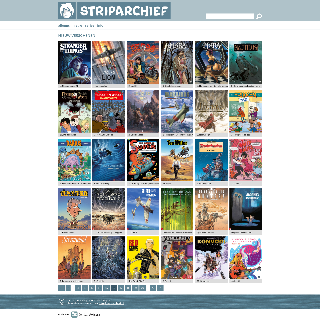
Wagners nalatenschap (241, 232)
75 (153, 288)
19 (135, 288)
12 (85, 288)
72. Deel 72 (236, 183)
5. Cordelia (99, 281)
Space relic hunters (205, 232)
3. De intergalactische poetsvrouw (144, 183)
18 (128, 288)
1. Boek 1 (133, 232)
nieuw (77, 25)
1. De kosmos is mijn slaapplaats (109, 232)
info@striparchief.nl (111, 303)
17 (121, 288)
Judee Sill (235, 281)
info (100, 25)
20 (142, 288)
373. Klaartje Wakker (103, 135)
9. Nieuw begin (203, 135)
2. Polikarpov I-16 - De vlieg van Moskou (181, 135)
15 (106, 288)
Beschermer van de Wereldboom (177, 232)
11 (77, 288)
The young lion (100, 86)
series (89, 25)
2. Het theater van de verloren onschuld (215, 86)
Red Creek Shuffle (137, 281)
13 (92, 288)
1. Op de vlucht (204, 183)
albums (64, 25)
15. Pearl (167, 183)
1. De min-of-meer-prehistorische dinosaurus (80, 183)
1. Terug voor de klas (240, 135)
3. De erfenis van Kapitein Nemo (245, 86)
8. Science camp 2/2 (69, 86)
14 (99, 288)
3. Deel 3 (167, 281)
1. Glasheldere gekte (172, 86)
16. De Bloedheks (68, 135)
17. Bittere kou (203, 281)
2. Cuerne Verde (136, 135)
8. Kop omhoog (67, 232)
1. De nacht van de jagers (71, 281)
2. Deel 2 (132, 86)
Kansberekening (101, 183)
